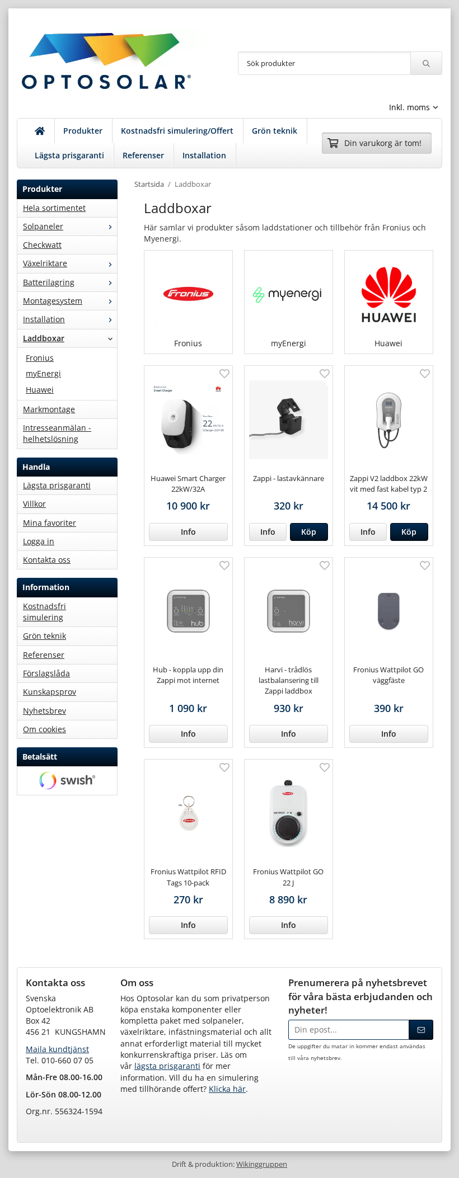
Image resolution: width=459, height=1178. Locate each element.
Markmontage (49, 409)
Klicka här (227, 1088)
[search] (426, 63)
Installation (204, 155)
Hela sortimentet (54, 207)
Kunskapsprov (49, 691)
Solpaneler (43, 226)
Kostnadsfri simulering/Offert (177, 130)
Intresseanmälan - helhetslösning (57, 433)
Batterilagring (48, 282)
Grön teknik (274, 130)
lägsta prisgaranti (167, 1066)
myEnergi (43, 373)
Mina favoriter (49, 522)
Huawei (40, 389)
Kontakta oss (47, 559)
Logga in (38, 541)
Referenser (143, 155)
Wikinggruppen (261, 1164)
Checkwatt (42, 244)
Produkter (82, 130)
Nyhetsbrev (44, 710)
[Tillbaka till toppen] (435, 1162)
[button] (309, 532)
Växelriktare (45, 263)
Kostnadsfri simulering (44, 612)
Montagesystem (52, 300)
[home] (40, 131)
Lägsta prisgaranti (69, 155)
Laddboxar (43, 338)
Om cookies (44, 729)
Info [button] (188, 531)
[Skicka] (421, 1030)
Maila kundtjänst (57, 1049)
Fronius (40, 357)
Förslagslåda (46, 673)
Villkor (34, 503)
